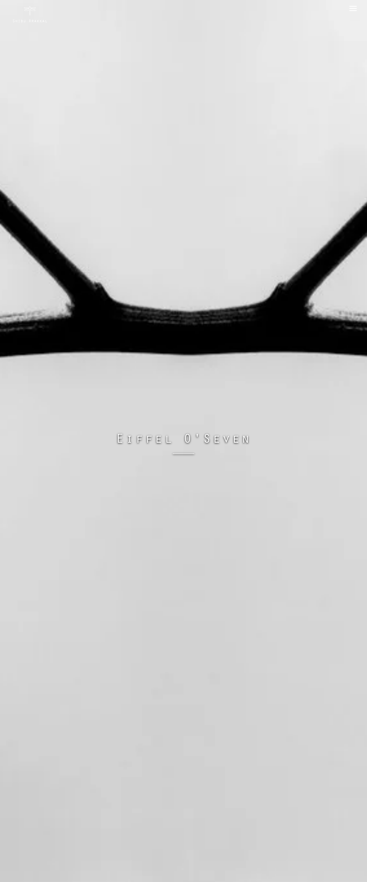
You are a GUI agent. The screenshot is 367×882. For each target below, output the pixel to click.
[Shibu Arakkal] (30, 14)
